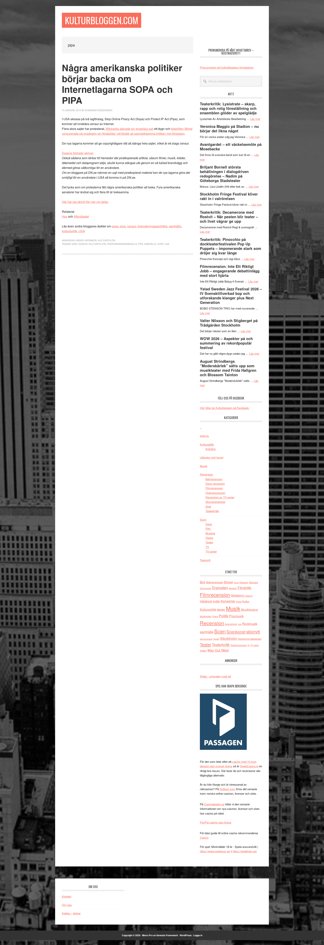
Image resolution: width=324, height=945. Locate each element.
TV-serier (211, 551)
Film (208, 529)
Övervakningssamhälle (122, 243)
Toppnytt (205, 560)
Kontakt (66, 896)
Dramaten (220, 587)
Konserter (228, 601)
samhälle (175, 226)
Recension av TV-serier (220, 497)
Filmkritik (244, 587)
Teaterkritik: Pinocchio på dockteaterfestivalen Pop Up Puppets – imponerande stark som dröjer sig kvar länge (230, 246)
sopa (115, 226)
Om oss (67, 905)
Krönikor (91, 240)
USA (82, 231)
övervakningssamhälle (152, 226)
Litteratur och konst (211, 457)
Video (203, 650)
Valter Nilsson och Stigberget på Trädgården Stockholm (229, 323)
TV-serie (254, 645)
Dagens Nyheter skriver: (78, 153)
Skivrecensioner (215, 502)
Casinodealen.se (214, 804)
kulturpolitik (69, 231)
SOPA (161, 243)
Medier (221, 610)
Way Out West (218, 650)
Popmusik (236, 616)
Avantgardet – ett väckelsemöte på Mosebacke (231, 146)
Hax (64, 216)
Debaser (243, 582)
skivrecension (206, 638)
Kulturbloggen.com (101, 20)
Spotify (216, 638)
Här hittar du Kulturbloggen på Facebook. (225, 408)
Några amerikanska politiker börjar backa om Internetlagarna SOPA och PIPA (122, 83)
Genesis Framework (167, 935)
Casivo (204, 837)
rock (240, 624)
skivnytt (253, 631)
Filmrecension (214, 488)
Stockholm (228, 638)
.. (200, 427)
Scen (203, 520)
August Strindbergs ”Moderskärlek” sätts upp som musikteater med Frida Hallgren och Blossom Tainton (228, 367)
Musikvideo (206, 616)
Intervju (204, 436)
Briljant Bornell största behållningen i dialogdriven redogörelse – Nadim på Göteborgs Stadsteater (224, 173)
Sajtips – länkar (71, 913)
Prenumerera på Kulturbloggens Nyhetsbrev (227, 67)
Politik (223, 615)
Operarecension (215, 493)
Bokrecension (214, 479)
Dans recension (215, 484)
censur (131, 226)
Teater (209, 542)
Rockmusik (249, 623)
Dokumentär (205, 588)
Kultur (245, 601)
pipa (123, 226)
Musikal (210, 533)
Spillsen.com (227, 789)
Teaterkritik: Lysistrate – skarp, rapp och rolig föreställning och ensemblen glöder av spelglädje (228, 108)
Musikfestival (249, 609)
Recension (206, 474)
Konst (239, 601)
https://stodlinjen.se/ (245, 851)
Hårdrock (206, 601)
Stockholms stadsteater (250, 638)
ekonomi (233, 588)
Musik (203, 466)
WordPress (186, 935)
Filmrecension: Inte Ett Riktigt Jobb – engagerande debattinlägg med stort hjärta (230, 271)
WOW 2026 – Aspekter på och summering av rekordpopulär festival (226, 343)
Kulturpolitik (106, 240)
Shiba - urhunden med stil (215, 676)
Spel (208, 506)
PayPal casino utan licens (215, 822)
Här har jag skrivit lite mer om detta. (85, 202)
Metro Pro (147, 935)
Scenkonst (235, 631)
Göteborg (237, 595)
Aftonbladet (81, 216)
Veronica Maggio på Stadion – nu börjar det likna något (229, 128)
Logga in (197, 935)
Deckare (253, 582)
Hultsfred (248, 595)
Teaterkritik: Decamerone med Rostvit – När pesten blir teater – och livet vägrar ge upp (229, 216)
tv (249, 645)
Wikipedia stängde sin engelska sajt (129, 129)
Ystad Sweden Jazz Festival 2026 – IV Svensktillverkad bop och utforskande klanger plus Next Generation (231, 295)
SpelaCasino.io (249, 766)
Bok (203, 582)
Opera (209, 538)
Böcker (228, 582)
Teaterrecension (238, 645)
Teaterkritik (212, 511)
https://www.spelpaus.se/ (215, 851)
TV (207, 547)
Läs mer (255, 119)
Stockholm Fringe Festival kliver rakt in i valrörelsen (229, 196)
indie (216, 601)
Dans (209, 524)
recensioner (231, 624)
